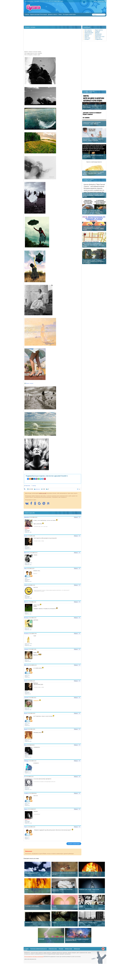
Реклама (95, 1)
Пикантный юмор (89, 32)
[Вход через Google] (40, 504)
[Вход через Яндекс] (49, 504)
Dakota (25, 809)
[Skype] (41, 479)
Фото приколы (88, 30)
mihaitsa (26, 649)
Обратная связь (101, 1)
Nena (25, 745)
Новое (60, 14)
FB (51, 1)
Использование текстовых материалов (33, 956)
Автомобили (98, 35)
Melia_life (26, 665)
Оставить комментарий (74, 843)
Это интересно (88, 31)
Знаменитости (88, 34)
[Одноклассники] (30, 479)
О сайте (26, 948)
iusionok (26, 697)
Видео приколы (99, 30)
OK (52, 1)
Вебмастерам (68, 948)
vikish (25, 585)
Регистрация (36, 1)
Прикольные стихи (99, 36)
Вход (26, 1)
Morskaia (26, 617)
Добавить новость (52, 14)
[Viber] (36, 479)
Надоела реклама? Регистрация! (38, 14)
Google (55, 1)
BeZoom (26, 602)
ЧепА (25, 826)
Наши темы (98, 37)
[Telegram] (43, 479)
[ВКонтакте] (28, 479)
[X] (32, 479)
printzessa (37, 489)
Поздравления (98, 39)
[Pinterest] (45, 479)
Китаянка (26, 633)
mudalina (26, 793)
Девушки (97, 32)
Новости (87, 36)
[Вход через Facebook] (32, 504)
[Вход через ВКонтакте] (27, 504)
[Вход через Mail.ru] (45, 504)
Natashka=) (26, 517)
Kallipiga (26, 760)
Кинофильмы (98, 34)
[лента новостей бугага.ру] (105, 1)
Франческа (26, 552)
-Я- (25, 776)
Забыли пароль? (30, 1)
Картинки (28, 485)
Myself (25, 729)
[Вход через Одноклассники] (36, 504)
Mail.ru (58, 1)
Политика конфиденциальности (38, 948)
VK (49, 1)
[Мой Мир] (34, 479)
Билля (25, 713)
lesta (25, 568)
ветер (34, 485)
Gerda (25, 536)
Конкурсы (87, 39)
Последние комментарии (69, 14)
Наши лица (87, 37)
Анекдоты (97, 31)
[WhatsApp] (38, 479)
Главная (27, 14)
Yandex (61, 1)
